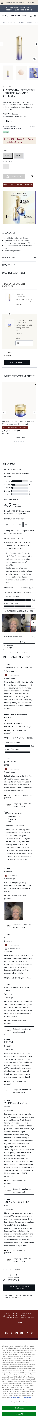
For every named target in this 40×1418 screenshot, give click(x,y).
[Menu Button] (2, 16)
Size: (5, 150)
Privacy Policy (14, 1397)
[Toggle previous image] (1, 44)
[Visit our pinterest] (32, 1333)
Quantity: (7, 161)
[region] (19, 1379)
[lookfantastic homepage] (19, 16)
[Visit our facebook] (6, 1333)
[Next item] (34, 412)
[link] (31, 16)
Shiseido (20, 22)
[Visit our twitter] (11, 1333)
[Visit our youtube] (21, 1333)
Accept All (19, 1414)
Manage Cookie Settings (19, 1402)
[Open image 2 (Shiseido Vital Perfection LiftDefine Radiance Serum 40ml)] (21, 73)
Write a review (8, 116)
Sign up (19, 1323)
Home (5, 22)
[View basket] (35, 16)
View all (33, 126)
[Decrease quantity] (6, 166)
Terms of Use (26, 1397)
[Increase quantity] (20, 166)
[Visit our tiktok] (26, 1333)
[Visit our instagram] (16, 1333)
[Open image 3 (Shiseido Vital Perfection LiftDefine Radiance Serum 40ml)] (34, 73)
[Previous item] (4, 412)
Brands (12, 22)
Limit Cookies (19, 1408)
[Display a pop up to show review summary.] (19, 431)
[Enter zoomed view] (34, 59)
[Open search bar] (6, 16)
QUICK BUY (20, 438)
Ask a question (20, 116)
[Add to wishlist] (32, 176)
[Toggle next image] (36, 44)
